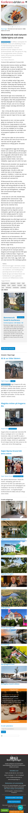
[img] (14, 705)
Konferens (14, 285)
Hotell (23, 283)
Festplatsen (14, 792)
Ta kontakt (5, 810)
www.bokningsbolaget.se (14, 779)
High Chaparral (5, 381)
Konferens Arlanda (9, 809)
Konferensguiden (9, 791)
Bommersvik (13, 283)
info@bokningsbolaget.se (16, 777)
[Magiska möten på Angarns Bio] (14, 417)
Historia (18, 283)
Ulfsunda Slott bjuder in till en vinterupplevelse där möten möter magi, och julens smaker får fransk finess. (13, 700)
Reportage (4, 29)
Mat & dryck (20, 285)
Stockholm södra (21, 317)
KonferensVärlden (18, 791)
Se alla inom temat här (8, 348)
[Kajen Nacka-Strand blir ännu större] (14, 465)
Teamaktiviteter (16, 287)
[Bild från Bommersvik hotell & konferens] (14, 303)
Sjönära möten (8, 287)
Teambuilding (23, 287)
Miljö (25, 285)
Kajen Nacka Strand (7, 476)
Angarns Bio (4, 428)
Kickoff (9, 285)
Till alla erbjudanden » (14, 721)
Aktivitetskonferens (5, 283)
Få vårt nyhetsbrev (7, 726)
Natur (3, 287)
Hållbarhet (4, 285)
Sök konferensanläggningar (9, 808)
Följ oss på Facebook (14, 801)
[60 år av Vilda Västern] (14, 370)
